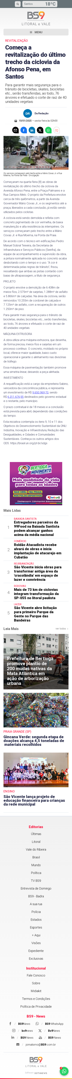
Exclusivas (36, 958)
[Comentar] (56, 130)
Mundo (36, 865)
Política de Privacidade (36, 1006)
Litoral (36, 841)
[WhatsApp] (48, 130)
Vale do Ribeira (36, 849)
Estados (36, 919)
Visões (36, 943)
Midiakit (36, 991)
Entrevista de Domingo (36, 888)
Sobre (36, 983)
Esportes (36, 927)
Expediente (36, 951)
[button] (36, 32)
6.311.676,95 (16, 396)
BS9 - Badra (36, 896)
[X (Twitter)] (40, 130)
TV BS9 (36, 880)
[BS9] (36, 1062)
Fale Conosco (36, 975)
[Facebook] (23, 130)
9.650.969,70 (40, 392)
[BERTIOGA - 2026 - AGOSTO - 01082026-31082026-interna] (36, 483)
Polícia (36, 912)
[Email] (15, 130)
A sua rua (36, 904)
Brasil (36, 857)
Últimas (36, 834)
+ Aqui (36, 935)
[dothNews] (41, 1073)
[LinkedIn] (32, 130)
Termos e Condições (36, 999)
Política (36, 873)
